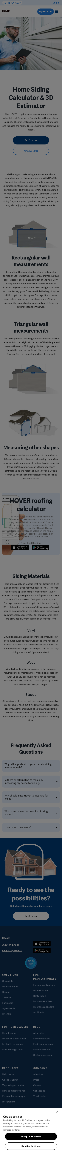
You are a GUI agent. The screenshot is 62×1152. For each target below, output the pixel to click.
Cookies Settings (31, 1146)
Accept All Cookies (31, 1136)
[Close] (57, 1111)
